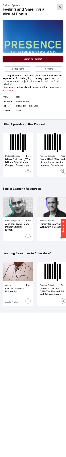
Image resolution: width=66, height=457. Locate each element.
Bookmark (19, 69)
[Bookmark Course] (28, 301)
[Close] (60, 7)
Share (50, 69)
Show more (8, 90)
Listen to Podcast (33, 59)
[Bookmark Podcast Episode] (28, 171)
